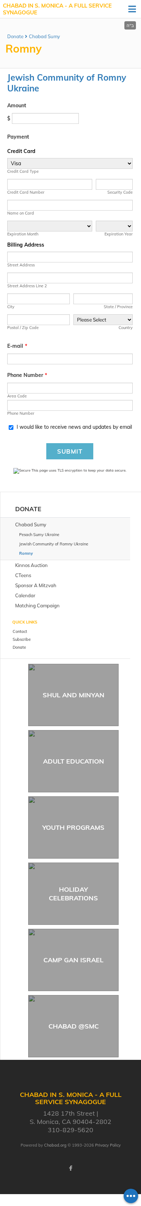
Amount (16, 105)
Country (126, 327)
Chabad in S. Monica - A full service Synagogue (57, 9)
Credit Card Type (23, 171)
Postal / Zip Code (23, 327)
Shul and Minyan (73, 695)
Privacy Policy (108, 1145)
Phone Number (27, 375)
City (10, 306)
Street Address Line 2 (27, 285)
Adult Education (73, 761)
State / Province (118, 306)
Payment (18, 137)
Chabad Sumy (44, 36)
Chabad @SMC (73, 1026)
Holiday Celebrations (73, 893)
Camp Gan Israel (73, 960)
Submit (69, 451)
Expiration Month (22, 234)
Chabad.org (55, 1145)
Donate (15, 36)
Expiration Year (118, 234)
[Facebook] (70, 1168)
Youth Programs (73, 827)
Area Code (17, 396)
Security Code (120, 192)
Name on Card (20, 213)
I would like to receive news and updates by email (74, 427)
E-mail (17, 346)
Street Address (21, 264)
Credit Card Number (25, 192)
